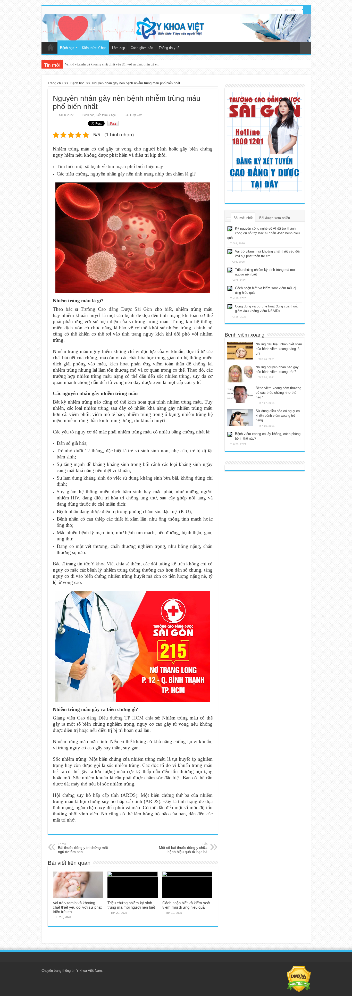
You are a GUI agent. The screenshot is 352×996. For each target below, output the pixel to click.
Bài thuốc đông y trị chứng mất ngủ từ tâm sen (83, 848)
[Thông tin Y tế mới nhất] (176, 28)
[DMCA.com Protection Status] (299, 979)
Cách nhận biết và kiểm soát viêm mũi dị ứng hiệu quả (186, 905)
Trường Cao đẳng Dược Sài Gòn (116, 309)
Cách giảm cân (142, 48)
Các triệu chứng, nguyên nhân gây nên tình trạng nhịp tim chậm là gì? (126, 174)
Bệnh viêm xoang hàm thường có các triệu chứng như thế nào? (278, 392)
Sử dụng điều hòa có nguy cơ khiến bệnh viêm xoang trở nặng (278, 415)
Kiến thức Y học (94, 48)
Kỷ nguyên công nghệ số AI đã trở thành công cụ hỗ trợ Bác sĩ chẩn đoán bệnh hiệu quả (263, 233)
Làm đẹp (118, 48)
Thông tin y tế (169, 48)
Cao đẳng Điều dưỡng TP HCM (110, 718)
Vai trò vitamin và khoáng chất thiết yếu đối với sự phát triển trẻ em (77, 907)
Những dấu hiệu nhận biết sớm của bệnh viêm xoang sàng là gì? (279, 348)
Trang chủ (50, 47)
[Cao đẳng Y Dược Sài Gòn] (264, 142)
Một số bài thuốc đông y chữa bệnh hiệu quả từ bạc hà (183, 848)
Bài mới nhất (243, 218)
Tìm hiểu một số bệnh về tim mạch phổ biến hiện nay (110, 166)
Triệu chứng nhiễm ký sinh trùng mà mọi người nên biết (104, 64)
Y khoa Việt (103, 563)
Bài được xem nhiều (274, 218)
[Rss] (276, 10)
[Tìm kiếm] (307, 10)
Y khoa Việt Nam (89, 971)
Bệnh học (67, 48)
